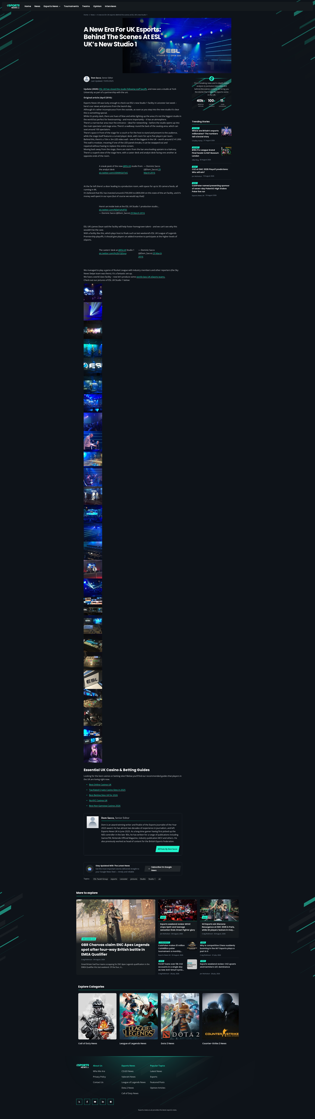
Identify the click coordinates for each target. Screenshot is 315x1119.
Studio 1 (152, 879)
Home (28, 6)
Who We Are (99, 1071)
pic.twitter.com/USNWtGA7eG (113, 172)
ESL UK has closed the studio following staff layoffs (123, 89)
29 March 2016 (137, 213)
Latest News (156, 1071)
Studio (143, 879)
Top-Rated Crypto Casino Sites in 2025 (107, 789)
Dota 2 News (167, 1043)
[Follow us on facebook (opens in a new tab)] (87, 1102)
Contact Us (98, 1082)
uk (159, 879)
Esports (153, 1076)
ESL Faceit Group (101, 879)
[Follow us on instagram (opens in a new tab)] (111, 1102)
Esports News (51, 6)
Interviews (110, 6)
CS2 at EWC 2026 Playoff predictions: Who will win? (210, 171)
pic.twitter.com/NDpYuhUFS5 (113, 209)
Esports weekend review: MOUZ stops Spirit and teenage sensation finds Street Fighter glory (177, 927)
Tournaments (71, 6)
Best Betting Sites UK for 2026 (103, 795)
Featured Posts (157, 1082)
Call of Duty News (87, 1043)
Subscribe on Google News (161, 869)
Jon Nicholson (165, 934)
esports (114, 879)
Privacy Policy (99, 1076)
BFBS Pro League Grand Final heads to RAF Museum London (205, 153)
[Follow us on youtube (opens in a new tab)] (95, 1102)
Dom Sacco (96, 78)
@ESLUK (127, 166)
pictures (133, 879)
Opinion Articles (157, 1087)
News (37, 6)
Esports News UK (164, 955)
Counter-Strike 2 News (214, 1043)
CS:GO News (128, 1071)
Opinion (97, 6)
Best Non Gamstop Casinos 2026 (104, 805)
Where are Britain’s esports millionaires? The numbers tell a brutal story (205, 133)
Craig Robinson (86, 959)
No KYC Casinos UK (98, 800)
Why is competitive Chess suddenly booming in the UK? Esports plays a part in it (217, 948)
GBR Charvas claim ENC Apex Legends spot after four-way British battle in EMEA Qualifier (115, 949)
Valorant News (128, 1076)
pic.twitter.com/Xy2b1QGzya (112, 253)
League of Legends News (133, 1043)
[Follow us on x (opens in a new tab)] (79, 1102)
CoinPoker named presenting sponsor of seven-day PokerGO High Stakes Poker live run (210, 188)
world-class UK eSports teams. (150, 276)
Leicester (123, 879)
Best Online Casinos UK (100, 784)
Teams (86, 6)
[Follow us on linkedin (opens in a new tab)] (103, 1102)
